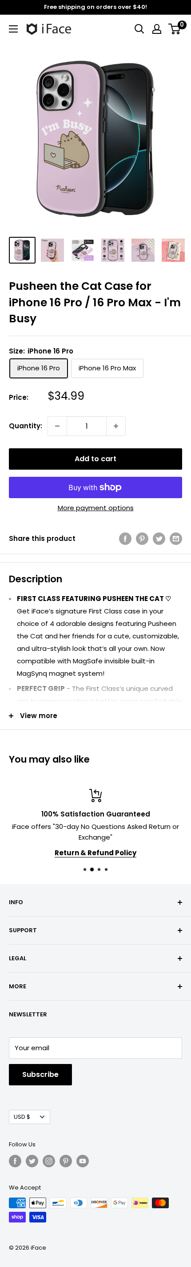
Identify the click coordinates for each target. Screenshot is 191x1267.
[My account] (156, 29)
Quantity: (25, 425)
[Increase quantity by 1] (116, 426)
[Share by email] (176, 538)
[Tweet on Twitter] (159, 538)
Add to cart (95, 459)
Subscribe (40, 1074)
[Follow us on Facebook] (15, 1161)
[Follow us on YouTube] (82, 1161)
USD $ (22, 1117)
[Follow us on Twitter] (32, 1161)
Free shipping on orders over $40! (95, 7)
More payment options (96, 507)
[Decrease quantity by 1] (57, 426)
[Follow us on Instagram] (49, 1161)
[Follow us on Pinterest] (66, 1161)
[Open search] (139, 29)
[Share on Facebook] (125, 538)
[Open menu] (13, 28)
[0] (174, 29)
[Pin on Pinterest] (142, 538)
